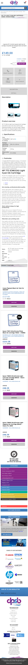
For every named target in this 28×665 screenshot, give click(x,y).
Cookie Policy (13, 621)
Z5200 (6, 183)
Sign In (13, 627)
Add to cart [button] (14, 302)
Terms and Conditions (13, 618)
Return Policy (13, 615)
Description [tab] (14, 89)
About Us (13, 610)
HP (9, 11)
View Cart (13, 629)
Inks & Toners (6, 11)
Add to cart (21, 63)
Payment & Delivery (13, 613)
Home (2, 11)
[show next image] (24, 106)
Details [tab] (13, 93)
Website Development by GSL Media (14, 663)
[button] (2, 3)
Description (14, 306)
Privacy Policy (13, 619)
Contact (13, 616)
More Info (20, 531)
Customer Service (13, 612)
